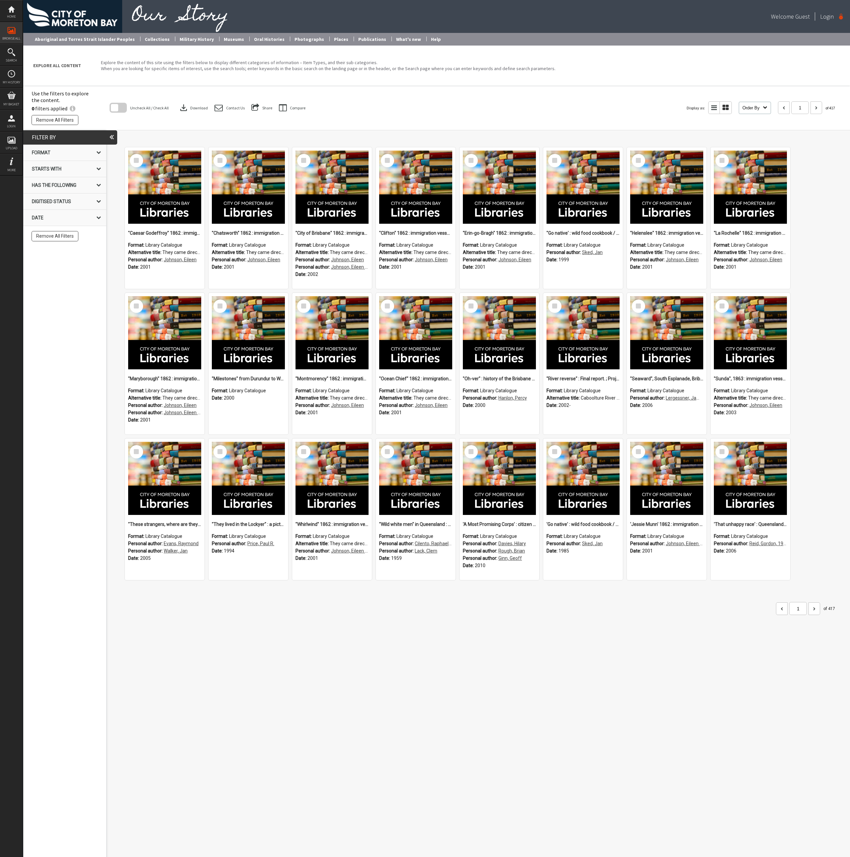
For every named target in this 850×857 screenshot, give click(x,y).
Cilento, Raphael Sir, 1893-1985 (447, 543)
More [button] (11, 170)
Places (341, 39)
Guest (802, 16)
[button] (229, 108)
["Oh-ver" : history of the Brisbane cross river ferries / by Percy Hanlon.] (499, 332)
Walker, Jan (176, 550)
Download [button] (193, 108)
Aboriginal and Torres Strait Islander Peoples (85, 39)
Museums (234, 39)
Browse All (11, 38)
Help (436, 39)
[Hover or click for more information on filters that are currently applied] (72, 108)
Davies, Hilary (512, 543)
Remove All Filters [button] (55, 120)
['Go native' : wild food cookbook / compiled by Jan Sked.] (583, 478)
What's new (408, 39)
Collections (157, 39)
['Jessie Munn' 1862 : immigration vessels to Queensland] (666, 478)
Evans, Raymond (181, 543)
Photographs (309, 39)
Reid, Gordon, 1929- (769, 543)
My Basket (11, 104)
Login (11, 126)
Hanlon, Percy (512, 398)
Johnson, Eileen (180, 259)
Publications (372, 39)
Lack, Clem (426, 550)
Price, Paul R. (260, 543)
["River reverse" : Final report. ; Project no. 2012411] (583, 332)
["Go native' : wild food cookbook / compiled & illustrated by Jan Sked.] (583, 187)
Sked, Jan (592, 252)
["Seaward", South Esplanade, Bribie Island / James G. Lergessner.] (666, 332)
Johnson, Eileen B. (350, 267)
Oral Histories (269, 39)
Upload (11, 148)
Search (11, 60)
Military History (197, 39)
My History (11, 82)
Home (11, 16)
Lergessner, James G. (688, 398)
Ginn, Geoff (510, 558)
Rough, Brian (511, 550)
